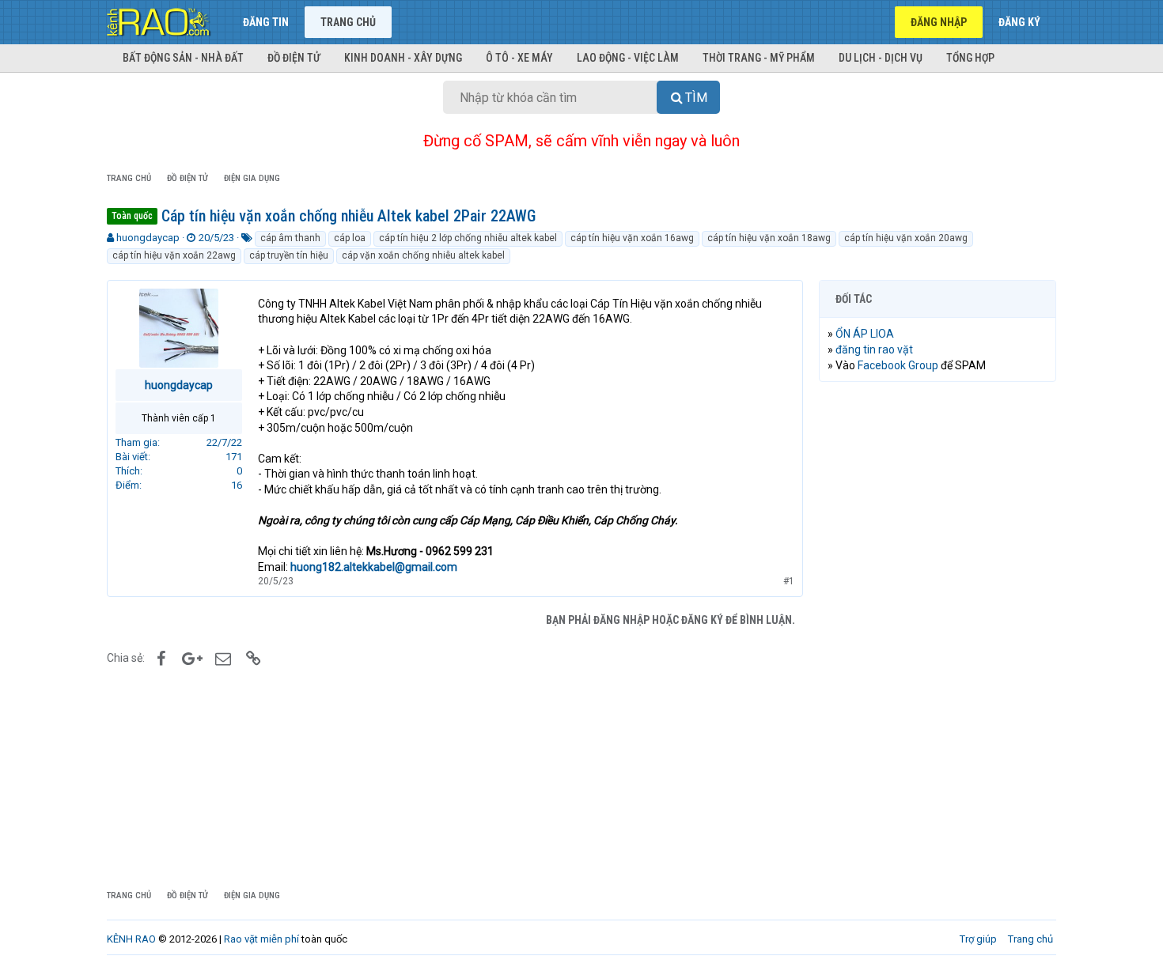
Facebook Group (898, 365)
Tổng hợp (970, 57)
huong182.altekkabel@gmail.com (373, 567)
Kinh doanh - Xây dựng (403, 57)
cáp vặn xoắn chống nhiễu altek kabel (423, 255)
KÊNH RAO (131, 939)
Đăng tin (266, 22)
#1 (788, 581)
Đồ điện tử (293, 57)
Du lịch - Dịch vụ (880, 57)
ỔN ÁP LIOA (864, 333)
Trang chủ (348, 22)
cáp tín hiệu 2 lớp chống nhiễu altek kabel (468, 238)
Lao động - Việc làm (628, 57)
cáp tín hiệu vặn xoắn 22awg (174, 255)
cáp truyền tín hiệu (288, 255)
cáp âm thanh (290, 238)
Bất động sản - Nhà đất (183, 57)
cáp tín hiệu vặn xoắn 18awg (769, 238)
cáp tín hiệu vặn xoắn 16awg (632, 238)
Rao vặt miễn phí (261, 939)
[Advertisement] (937, 635)
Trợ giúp (978, 939)
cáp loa (350, 238)
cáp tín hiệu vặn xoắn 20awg (906, 238)
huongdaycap (148, 238)
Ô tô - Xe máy (519, 57)
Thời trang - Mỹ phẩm (759, 57)
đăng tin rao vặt (874, 349)
